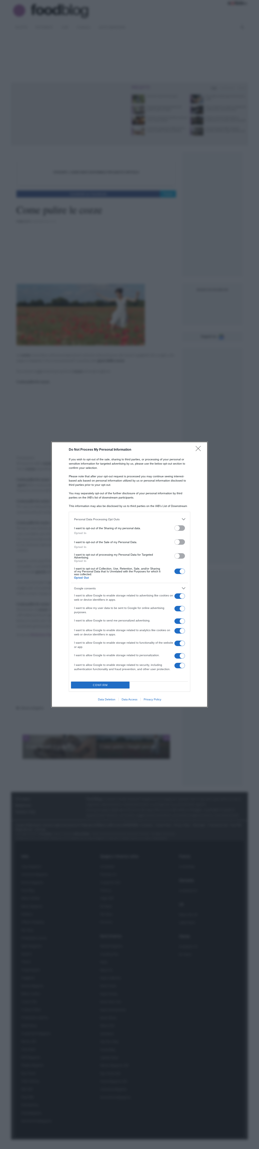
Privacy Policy (152, 699)
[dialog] (129, 574)
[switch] (179, 528)
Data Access (129, 699)
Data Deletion (106, 699)
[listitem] (129, 519)
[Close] (199, 450)
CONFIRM (100, 685)
